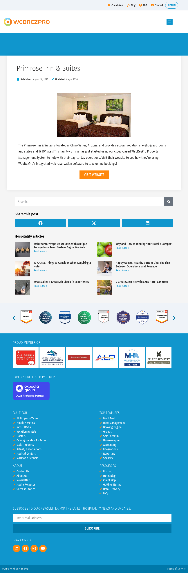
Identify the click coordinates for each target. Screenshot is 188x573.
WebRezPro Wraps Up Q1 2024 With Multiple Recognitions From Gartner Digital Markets (60, 245)
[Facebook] (25, 548)
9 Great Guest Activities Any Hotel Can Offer (142, 282)
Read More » (40, 251)
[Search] (168, 201)
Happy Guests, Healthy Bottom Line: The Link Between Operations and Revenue (143, 264)
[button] (170, 22)
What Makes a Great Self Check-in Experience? (61, 282)
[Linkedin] (16, 548)
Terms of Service (176, 569)
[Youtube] (43, 548)
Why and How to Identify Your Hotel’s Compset (144, 244)
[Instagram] (34, 548)
